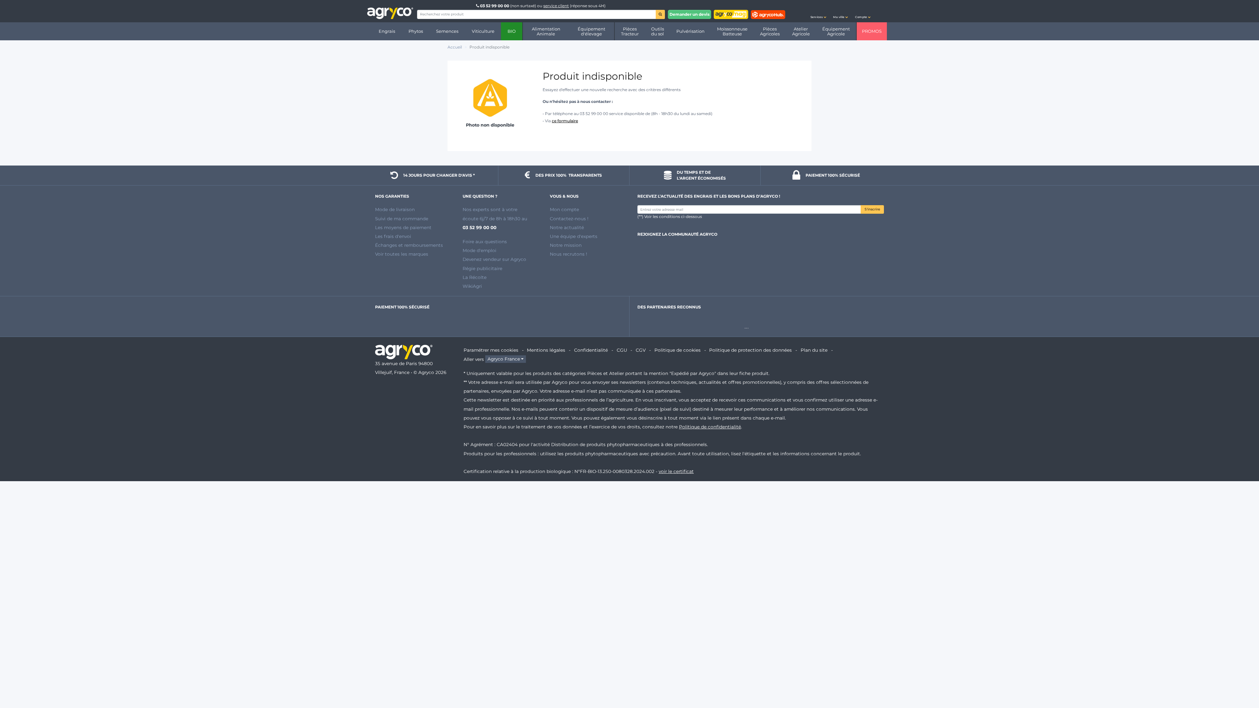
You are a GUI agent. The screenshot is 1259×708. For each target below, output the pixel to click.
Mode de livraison (395, 209)
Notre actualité (567, 227)
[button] (818, 11)
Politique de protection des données (750, 350)
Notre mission (566, 245)
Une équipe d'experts (573, 236)
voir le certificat (676, 471)
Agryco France (504, 359)
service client (556, 5)
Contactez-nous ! (569, 218)
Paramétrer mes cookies (491, 350)
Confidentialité (591, 350)
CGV (641, 350)
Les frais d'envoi (393, 236)
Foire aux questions (485, 241)
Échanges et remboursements (409, 245)
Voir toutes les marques (401, 254)
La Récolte (475, 277)
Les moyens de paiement (403, 227)
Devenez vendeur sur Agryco (494, 259)
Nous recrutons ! (568, 254)
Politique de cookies (677, 350)
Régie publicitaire (482, 268)
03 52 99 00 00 (494, 5)
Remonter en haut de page (1242, 679)
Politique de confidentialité (710, 426)
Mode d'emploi (479, 250)
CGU (622, 350)
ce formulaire (565, 120)
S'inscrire (872, 209)
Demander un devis (689, 14)
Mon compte (564, 209)
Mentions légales (546, 350)
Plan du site (814, 350)
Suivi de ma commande (401, 218)
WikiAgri (472, 286)
